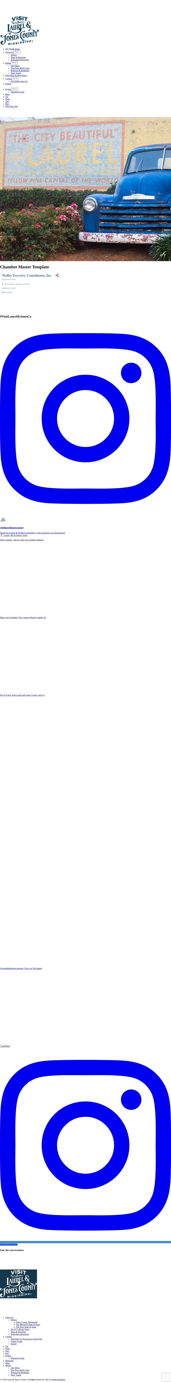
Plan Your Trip (11, 106)
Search (8, 84)
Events (8, 89)
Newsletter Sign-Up (19, 81)
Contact (8, 79)
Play (7, 104)
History (14, 55)
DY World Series (12, 49)
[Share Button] (57, 275)
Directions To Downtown (16, 75)
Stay (7, 101)
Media (8, 63)
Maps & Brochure (18, 57)
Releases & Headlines (20, 70)
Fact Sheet (15, 66)
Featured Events (17, 92)
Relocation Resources (20, 60)
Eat (6, 97)
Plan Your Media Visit (20, 68)
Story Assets (16, 73)
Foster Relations (58, 1379)
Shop (7, 99)
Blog (7, 94)
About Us (9, 52)
